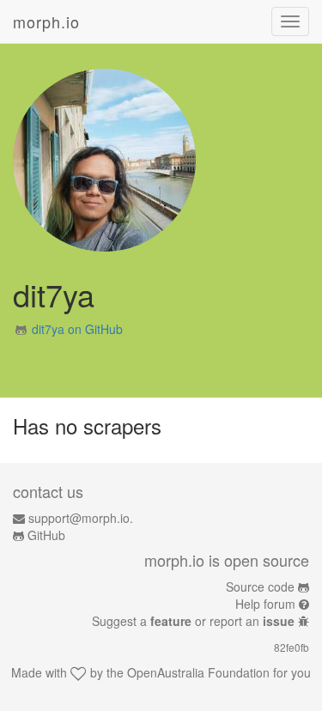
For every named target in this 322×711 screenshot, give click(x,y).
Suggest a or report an (193, 620)
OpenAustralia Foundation (198, 672)
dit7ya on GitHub (77, 328)
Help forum (265, 603)
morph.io (46, 21)
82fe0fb (291, 647)
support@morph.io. (80, 517)
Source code (260, 586)
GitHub (46, 535)
